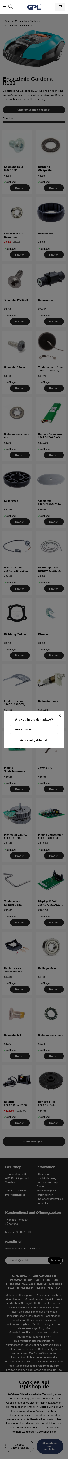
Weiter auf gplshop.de (34, 740)
